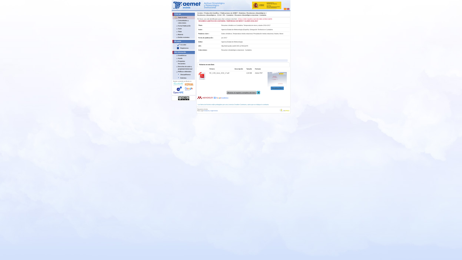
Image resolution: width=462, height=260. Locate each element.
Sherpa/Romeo (185, 74)
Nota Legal (200, 110)
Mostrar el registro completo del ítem (242, 93)
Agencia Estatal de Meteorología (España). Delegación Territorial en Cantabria (247, 29)
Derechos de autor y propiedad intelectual (185, 68)
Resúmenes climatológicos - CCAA (209, 15)
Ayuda (180, 58)
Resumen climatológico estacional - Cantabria (250, 15)
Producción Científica (211, 13)
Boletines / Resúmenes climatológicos (252, 13)
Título (180, 31)
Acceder (183, 45)
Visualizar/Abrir (277, 88)
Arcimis (200, 13)
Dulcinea (183, 78)
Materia (180, 34)
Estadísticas (182, 55)
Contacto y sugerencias (211, 110)
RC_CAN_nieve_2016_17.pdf (219, 73)
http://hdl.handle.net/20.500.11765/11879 (234, 46)
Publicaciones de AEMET (229, 13)
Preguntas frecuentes (181, 62)
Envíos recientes (183, 37)
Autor (180, 29)
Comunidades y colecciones (183, 22)
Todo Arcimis (182, 17)
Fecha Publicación (184, 26)
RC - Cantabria (228, 15)
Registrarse (184, 48)
